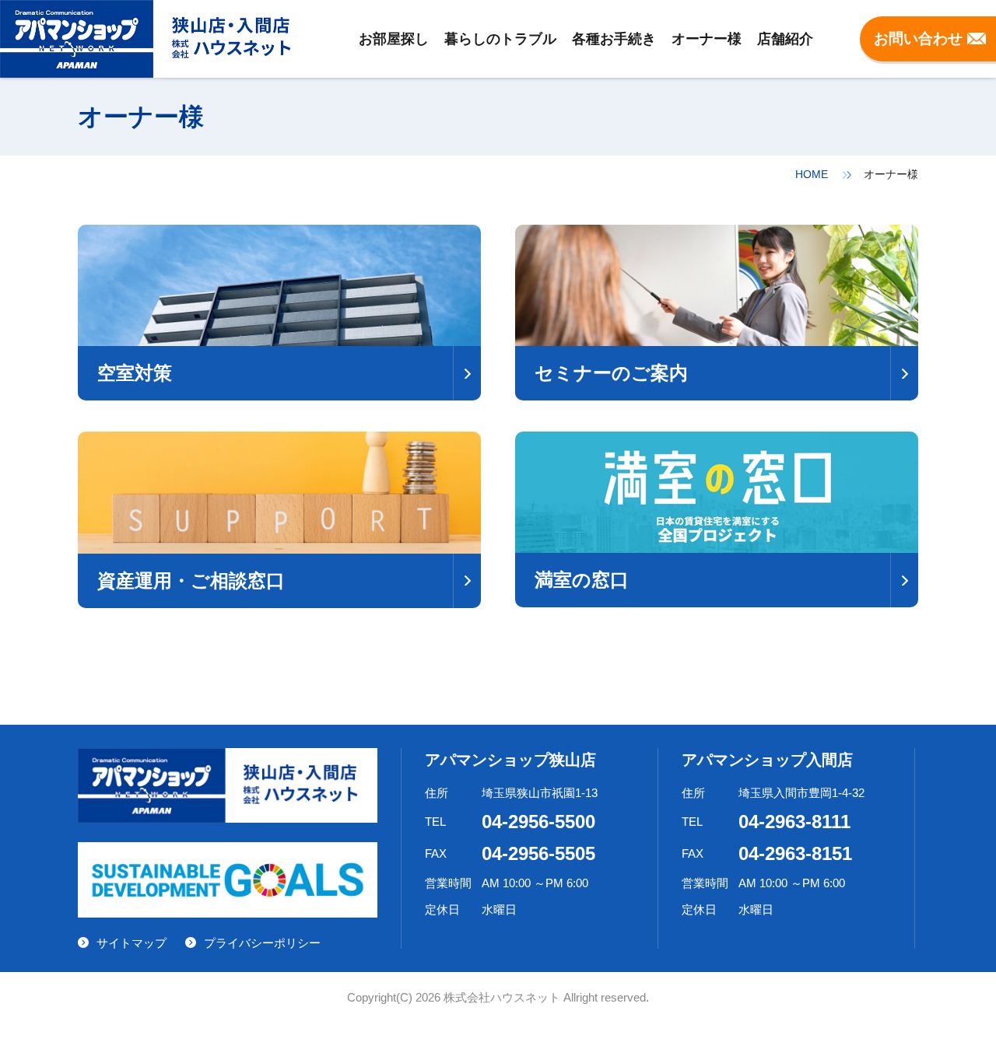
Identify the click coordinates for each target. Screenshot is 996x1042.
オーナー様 (707, 38)
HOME (811, 174)
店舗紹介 (785, 38)
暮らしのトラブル (500, 38)
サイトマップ (131, 943)
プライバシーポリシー (262, 943)
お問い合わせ (918, 38)
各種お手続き (614, 38)
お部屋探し (394, 38)
